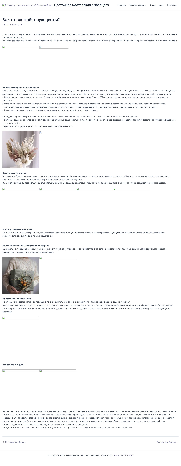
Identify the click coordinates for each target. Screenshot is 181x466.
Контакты (172, 5)
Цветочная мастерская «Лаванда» (81, 5)
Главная (122, 5)
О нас (152, 5)
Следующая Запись (167, 442)
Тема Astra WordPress (123, 455)
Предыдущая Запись (14, 442)
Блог (161, 5)
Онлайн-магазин (138, 5)
